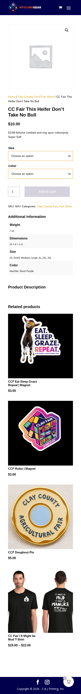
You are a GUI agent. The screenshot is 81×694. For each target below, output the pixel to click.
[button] (66, 30)
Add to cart (47, 192)
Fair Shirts (47, 96)
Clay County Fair (28, 96)
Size (11, 148)
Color (12, 166)
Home (12, 96)
